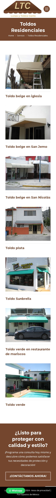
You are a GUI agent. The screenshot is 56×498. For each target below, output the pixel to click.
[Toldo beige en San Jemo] (28, 128)
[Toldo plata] (28, 229)
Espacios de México (30, 494)
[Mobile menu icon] (47, 9)
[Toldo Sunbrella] (28, 280)
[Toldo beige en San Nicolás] (28, 179)
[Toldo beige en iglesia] (28, 77)
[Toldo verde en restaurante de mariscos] (28, 333)
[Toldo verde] (28, 386)
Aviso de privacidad (40, 490)
